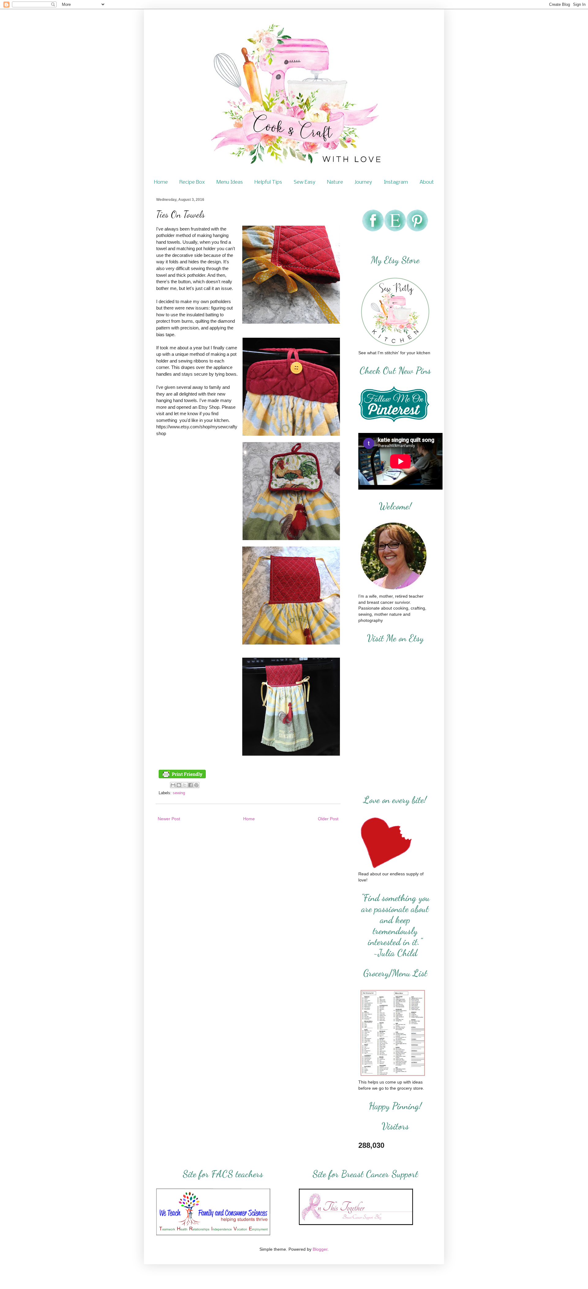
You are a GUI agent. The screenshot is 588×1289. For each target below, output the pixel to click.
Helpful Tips (268, 182)
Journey (363, 182)
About (427, 182)
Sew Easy (304, 182)
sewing (179, 793)
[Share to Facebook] (190, 785)
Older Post (328, 818)
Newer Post (169, 818)
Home (161, 182)
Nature (335, 182)
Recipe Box (192, 182)
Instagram (396, 182)
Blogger (320, 1249)
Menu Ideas (230, 182)
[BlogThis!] (179, 785)
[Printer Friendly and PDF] (182, 777)
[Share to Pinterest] (196, 785)
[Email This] (173, 785)
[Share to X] (185, 785)
